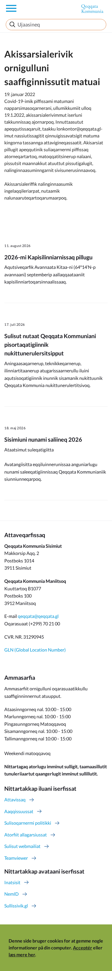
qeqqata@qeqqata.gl (38, 616)
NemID (11, 894)
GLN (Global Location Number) (35, 649)
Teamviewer (16, 858)
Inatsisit (12, 882)
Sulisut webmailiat (22, 846)
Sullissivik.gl (16, 905)
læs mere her (22, 954)
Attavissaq (15, 799)
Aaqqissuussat (18, 811)
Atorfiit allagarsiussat (25, 834)
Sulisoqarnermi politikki (27, 823)
